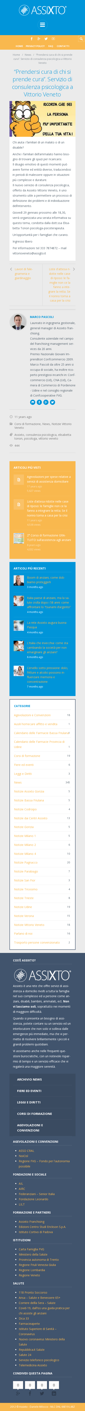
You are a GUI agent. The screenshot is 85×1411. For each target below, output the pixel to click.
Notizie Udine (23, 907)
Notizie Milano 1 (25, 836)
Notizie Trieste (24, 898)
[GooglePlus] (38, 38)
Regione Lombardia (32, 1270)
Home (19, 46)
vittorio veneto (48, 438)
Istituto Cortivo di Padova (36, 1232)
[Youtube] (53, 38)
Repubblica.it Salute (32, 1350)
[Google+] (45, 402)
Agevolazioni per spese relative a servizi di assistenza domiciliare (49, 479)
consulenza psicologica (41, 435)
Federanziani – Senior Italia (37, 1194)
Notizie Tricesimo (26, 889)
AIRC (22, 1189)
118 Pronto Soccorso (33, 1292)
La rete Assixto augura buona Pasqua (46, 625)
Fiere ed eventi (24, 765)
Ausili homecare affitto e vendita (35, 724)
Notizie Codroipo (25, 809)
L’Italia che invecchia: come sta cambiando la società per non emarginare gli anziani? (47, 647)
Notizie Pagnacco (26, 862)
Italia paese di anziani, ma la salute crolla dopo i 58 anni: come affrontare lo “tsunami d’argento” (49, 602)
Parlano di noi (23, 933)
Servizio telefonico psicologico (39, 1360)
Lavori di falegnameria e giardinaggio (24, 273)
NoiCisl (23, 1156)
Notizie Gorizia (24, 827)
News (28, 55)
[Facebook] (31, 38)
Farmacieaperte (29, 1324)
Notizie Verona (24, 916)
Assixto (19, 435)
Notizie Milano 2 (25, 845)
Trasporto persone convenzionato (37, 942)
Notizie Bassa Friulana (29, 800)
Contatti (63, 46)
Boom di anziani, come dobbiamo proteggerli (46, 579)
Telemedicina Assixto (33, 1365)
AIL (21, 1183)
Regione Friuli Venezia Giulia (37, 1265)
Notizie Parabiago (26, 871)
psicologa (30, 438)
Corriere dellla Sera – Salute (37, 1303)
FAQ (50, 46)
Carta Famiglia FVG (31, 1249)
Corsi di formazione (27, 424)
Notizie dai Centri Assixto (30, 818)
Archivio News (29, 1079)
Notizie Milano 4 (25, 854)
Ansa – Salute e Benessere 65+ (39, 1298)
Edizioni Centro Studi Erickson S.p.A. (42, 1227)
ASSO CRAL (26, 1151)
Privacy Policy (35, 46)
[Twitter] (46, 38)
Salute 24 (25, 1355)
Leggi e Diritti (23, 774)
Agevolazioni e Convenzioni (32, 715)
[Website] (32, 402)
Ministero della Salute (33, 1254)
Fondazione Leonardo (33, 1199)
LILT (22, 1204)
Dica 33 (24, 1318)
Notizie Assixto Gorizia (29, 791)
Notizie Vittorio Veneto (29, 925)
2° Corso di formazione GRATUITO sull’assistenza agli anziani (49, 537)
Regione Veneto (29, 1275)
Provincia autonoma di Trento (39, 1260)
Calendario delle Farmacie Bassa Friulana (41, 733)
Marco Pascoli (42, 317)
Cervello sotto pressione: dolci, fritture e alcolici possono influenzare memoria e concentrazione (47, 675)
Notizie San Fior (24, 880)
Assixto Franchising (31, 1222)
